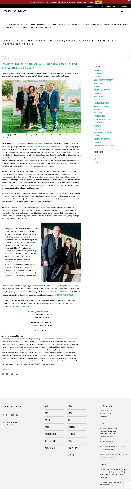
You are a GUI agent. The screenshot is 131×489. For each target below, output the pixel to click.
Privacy (13, 425)
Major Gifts (97, 109)
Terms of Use (5, 425)
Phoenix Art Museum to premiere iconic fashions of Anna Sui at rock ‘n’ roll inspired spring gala (46, 25)
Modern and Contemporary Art (102, 90)
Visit (47, 406)
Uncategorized (98, 113)
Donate (90, 6)
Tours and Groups (51, 441)
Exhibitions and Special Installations (103, 145)
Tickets (100, 6)
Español (126, 6)
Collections (97, 100)
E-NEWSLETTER (72, 455)
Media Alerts (97, 70)
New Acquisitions (98, 96)
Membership (71, 434)
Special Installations (99, 116)
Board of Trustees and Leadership (103, 106)
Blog (68, 420)
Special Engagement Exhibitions (102, 119)
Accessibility (50, 448)
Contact (70, 406)
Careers (70, 413)
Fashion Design (98, 83)
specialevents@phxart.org (59, 292)
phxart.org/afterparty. (24, 306)
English (122, 6)
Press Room (71, 427)
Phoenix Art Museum (36, 143)
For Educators (50, 434)
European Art (97, 77)
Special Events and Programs (101, 103)
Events (96, 162)
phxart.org (37, 364)
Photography (97, 93)
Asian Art (96, 86)
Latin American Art (99, 123)
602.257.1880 (103, 416)
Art (95, 159)
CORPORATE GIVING (73, 448)
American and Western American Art (103, 80)
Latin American (98, 73)
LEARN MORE (98, 2)
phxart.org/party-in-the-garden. (66, 295)
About (47, 427)
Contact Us (111, 6)
